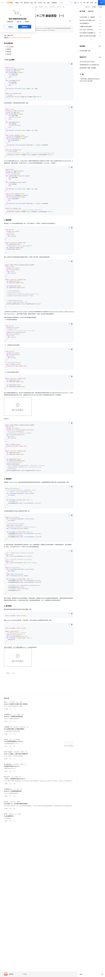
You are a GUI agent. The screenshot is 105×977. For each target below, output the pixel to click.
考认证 (46, 7)
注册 (95, 2)
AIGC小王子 (7, 776)
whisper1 (6, 739)
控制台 (91, 2)
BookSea (6, 801)
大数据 (18, 714)
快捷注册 (10, 27)
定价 (35, 2)
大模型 (17, 2)
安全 (11, 801)
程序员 (19, 814)
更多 (100, 46)
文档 (84, 2)
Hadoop (21, 702)
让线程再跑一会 (7, 714)
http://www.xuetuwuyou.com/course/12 (20, 37)
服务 (48, 2)
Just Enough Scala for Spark (87, 61)
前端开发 (11, 814)
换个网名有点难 (7, 764)
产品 (21, 2)
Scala (13, 673)
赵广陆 (5, 814)
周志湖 (11, 974)
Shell (18, 789)
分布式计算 (12, 702)
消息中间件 (16, 727)
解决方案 (26, 2)
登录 (101, 2)
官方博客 (41, 7)
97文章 (24, 974)
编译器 (18, 739)
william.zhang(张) (8, 752)
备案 (88, 2)
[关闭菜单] (2, 2)
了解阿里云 (54, 2)
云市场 (40, 2)
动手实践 (35, 7)
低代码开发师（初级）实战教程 (88, 68)
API (21, 789)
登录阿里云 (25, 27)
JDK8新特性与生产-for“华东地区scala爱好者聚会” (90, 65)
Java (17, 702)
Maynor (5, 702)
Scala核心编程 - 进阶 (85, 50)
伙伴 (44, 2)
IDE (11, 739)
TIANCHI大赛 (52, 7)
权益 (31, 2)
